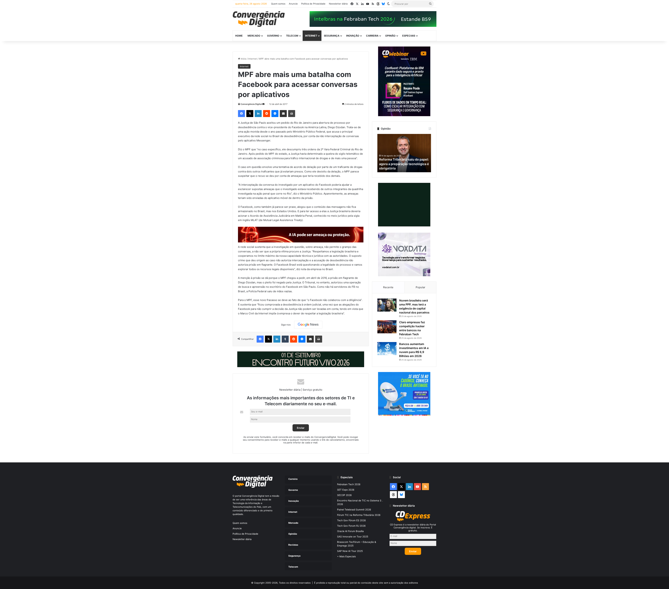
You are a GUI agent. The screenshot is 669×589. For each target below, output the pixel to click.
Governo (273, 35)
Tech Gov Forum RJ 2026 (351, 525)
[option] (404, 153)
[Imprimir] (291, 113)
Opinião (390, 35)
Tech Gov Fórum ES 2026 (351, 520)
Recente (388, 287)
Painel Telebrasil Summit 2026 (354, 509)
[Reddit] (266, 113)
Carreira (372, 35)
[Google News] (308, 324)
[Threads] (378, 3)
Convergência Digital (251, 104)
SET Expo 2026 (345, 489)
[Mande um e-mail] (263, 104)
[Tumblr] (285, 339)
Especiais (408, 35)
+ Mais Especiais (346, 556)
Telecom (292, 35)
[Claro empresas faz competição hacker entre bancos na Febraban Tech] (387, 326)
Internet (311, 35)
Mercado (254, 35)
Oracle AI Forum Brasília (350, 531)
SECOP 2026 (344, 495)
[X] (249, 113)
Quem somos (278, 3)
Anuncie (293, 3)
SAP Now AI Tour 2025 (350, 551)
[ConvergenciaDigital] (259, 19)
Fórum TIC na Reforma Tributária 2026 (358, 515)
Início (243, 58)
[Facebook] (241, 113)
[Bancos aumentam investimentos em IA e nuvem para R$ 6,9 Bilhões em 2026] (387, 348)
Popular (420, 287)
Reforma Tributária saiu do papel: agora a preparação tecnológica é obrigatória (404, 164)
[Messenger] (274, 113)
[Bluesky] (383, 3)
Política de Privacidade (313, 3)
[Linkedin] (258, 113)
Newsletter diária (338, 3)
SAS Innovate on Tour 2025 (352, 536)
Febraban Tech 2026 (348, 484)
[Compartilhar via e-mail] (283, 113)
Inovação (352, 35)
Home (239, 35)
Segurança (331, 35)
